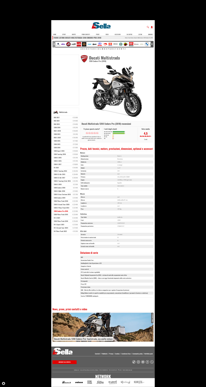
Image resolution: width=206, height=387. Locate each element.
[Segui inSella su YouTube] (143, 362)
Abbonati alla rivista (64, 362)
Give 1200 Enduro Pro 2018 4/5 (95, 133)
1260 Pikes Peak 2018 (61, 221)
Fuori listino (130, 38)
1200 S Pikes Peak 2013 (61, 208)
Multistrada (140, 38)
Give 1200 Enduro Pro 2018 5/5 (97, 133)
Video (107, 34)
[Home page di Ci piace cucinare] (113, 382)
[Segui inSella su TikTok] (134, 362)
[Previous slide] (53, 44)
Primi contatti (86, 34)
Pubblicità (104, 353)
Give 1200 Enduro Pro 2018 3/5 (92, 133)
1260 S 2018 (57, 184)
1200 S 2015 (57, 157)
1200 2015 (57, 141)
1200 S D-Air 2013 (59, 174)
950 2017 (57, 117)
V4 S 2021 (57, 218)
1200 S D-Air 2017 (59, 177)
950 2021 (57, 121)
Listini (140, 34)
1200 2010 (57, 127)
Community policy (137, 353)
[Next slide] (152, 44)
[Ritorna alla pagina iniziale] (62, 351)
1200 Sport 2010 (59, 151)
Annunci (150, 34)
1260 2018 (57, 147)
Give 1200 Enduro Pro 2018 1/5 (87, 133)
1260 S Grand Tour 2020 (61, 204)
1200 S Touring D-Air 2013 (62, 181)
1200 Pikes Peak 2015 (61, 214)
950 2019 (57, 124)
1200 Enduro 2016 (59, 187)
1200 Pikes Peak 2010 (61, 201)
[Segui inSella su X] (152, 362)
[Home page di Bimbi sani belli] (125, 382)
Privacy (111, 353)
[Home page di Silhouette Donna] (139, 382)
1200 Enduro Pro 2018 (61, 211)
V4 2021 (56, 167)
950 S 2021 (57, 137)
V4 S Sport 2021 (59, 224)
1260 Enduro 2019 (59, 198)
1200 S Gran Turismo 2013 (62, 194)
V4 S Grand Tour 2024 (61, 228)
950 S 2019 (57, 131)
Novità (74, 34)
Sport (64, 34)
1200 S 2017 (57, 164)
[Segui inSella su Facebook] (147, 362)
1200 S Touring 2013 (60, 171)
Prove (97, 34)
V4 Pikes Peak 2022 (60, 231)
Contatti (97, 353)
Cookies (117, 353)
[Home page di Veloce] (79, 382)
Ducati (135, 38)
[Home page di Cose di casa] (89, 382)
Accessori (118, 34)
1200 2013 (57, 134)
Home (54, 34)
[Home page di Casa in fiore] (100, 382)
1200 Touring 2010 (60, 154)
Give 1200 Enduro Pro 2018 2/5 (89, 133)
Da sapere (129, 34)
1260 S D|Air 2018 (59, 191)
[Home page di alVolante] (66, 382)
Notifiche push (148, 353)
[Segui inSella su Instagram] (138, 362)
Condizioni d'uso (126, 353)
